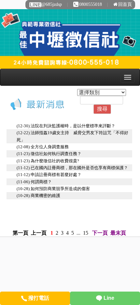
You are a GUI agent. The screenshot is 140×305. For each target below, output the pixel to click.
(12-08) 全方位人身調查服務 (43, 146)
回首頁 (125, 4)
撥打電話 (38, 298)
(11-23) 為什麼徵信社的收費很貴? (48, 160)
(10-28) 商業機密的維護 (38, 195)
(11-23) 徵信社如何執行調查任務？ (49, 153)
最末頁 (118, 233)
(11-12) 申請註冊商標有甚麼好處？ (49, 174)
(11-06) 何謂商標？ (34, 181)
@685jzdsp (51, 4)
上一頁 (39, 233)
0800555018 (90, 4)
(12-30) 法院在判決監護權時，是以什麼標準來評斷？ (66, 125)
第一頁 (20, 233)
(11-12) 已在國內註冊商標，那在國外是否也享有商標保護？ (72, 167)
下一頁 (100, 233)
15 (85, 233)
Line (108, 298)
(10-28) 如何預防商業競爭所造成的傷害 (53, 188)
